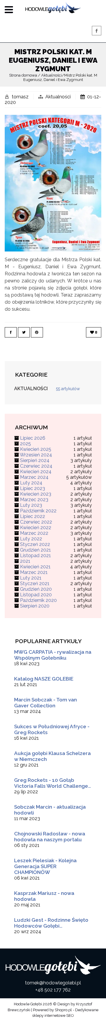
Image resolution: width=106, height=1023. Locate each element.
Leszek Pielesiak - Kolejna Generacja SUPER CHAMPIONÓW (45, 866)
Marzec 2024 (34, 477)
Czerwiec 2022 (36, 522)
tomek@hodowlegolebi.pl (53, 983)
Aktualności (58, 97)
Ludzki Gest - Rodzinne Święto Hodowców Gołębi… (51, 923)
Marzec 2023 (34, 499)
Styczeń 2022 (35, 544)
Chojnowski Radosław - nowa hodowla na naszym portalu (49, 836)
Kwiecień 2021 (35, 567)
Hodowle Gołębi (28, 1004)
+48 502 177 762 (53, 990)
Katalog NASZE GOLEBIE (43, 679)
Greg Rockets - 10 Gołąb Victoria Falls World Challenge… (52, 783)
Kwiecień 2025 (35, 449)
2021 (25, 561)
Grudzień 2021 (35, 550)
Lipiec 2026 (32, 438)
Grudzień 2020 (36, 589)
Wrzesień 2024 (36, 455)
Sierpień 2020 (34, 606)
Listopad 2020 (36, 594)
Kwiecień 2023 (35, 494)
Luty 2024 (31, 483)
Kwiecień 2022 (35, 527)
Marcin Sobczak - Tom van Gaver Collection (45, 703)
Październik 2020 (38, 600)
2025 (25, 443)
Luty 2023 (31, 505)
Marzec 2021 (34, 572)
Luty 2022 (31, 539)
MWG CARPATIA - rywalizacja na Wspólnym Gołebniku (52, 655)
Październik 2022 (38, 511)
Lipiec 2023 (32, 488)
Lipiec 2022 (32, 516)
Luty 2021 (31, 578)
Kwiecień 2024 (36, 471)
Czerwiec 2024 (36, 466)
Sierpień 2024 (34, 460)
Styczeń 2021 (34, 583)
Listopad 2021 (35, 555)
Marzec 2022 (34, 533)
